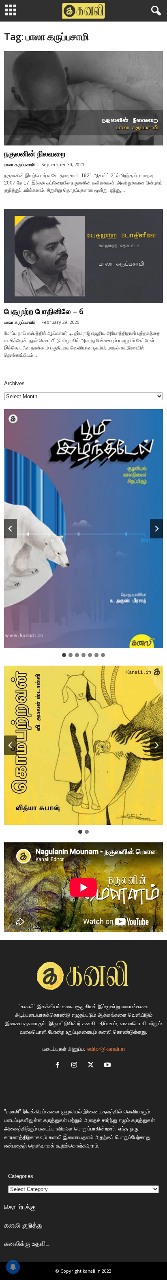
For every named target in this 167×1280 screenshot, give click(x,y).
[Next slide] (156, 528)
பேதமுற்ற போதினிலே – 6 (44, 311)
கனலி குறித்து (23, 1225)
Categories (20, 1176)
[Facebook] (59, 1066)
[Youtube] (108, 1066)
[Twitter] (92, 1066)
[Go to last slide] (10, 528)
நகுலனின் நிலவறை (34, 153)
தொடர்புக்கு (20, 1206)
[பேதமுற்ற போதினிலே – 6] (83, 256)
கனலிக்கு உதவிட (26, 1243)
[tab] (64, 655)
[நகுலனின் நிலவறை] (83, 98)
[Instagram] (76, 1066)
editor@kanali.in (106, 1049)
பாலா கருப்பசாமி (19, 164)
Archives (14, 383)
